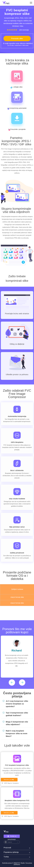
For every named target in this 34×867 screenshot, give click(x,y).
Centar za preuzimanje (12, 836)
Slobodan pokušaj (9, 779)
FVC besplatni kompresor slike (17, 765)
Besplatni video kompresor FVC (17, 800)
